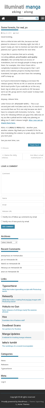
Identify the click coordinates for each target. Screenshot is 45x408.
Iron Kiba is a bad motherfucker (36, 156)
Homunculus (18, 255)
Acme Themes (23, 404)
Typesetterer (6, 368)
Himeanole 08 (11, 259)
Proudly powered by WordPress (14, 401)
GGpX (17, 33)
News (3, 360)
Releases (6, 148)
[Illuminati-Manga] (22, 14)
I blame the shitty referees (9, 156)
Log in (3, 382)
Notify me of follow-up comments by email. (20, 217)
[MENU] (42, 18)
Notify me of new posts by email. (16, 221)
